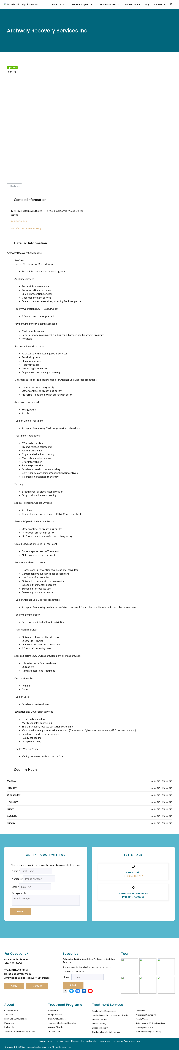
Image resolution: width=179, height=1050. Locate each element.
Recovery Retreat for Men (84, 1041)
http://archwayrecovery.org (26, 228)
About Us (56, 4)
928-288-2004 (13, 963)
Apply (14, 985)
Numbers (17, 878)
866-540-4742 (19, 221)
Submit (20, 911)
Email (15, 886)
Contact (158, 4)
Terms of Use (62, 1041)
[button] (171, 4)
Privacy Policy (46, 1041)
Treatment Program (79, 4)
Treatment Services (106, 4)
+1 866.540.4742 (133, 876)
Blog (147, 4)
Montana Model (132, 4)
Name (16, 870)
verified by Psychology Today (127, 1041)
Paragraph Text (20, 893)
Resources (105, 1041)
